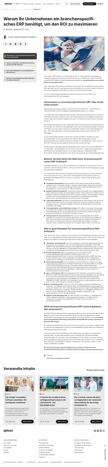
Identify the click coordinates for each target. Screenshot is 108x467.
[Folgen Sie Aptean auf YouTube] (104, 431)
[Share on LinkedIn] (20, 44)
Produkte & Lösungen (28, 4)
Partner (58, 4)
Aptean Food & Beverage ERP (93, 149)
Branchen (38, 4)
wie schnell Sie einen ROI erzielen (57, 329)
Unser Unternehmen (48, 4)
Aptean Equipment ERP (72, 297)
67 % (61, 165)
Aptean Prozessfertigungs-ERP (69, 252)
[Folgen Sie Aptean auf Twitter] (98, 431)
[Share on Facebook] (10, 44)
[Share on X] (15, 44)
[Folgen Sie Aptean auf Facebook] (95, 431)
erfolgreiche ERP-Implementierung (66, 313)
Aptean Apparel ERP (97, 286)
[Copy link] (5, 44)
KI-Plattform (17, 4)
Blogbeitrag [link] (36, 9)
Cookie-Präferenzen (31, 462)
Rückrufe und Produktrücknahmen (80, 250)
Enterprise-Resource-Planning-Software (55, 109)
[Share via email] (25, 44)
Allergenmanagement (61, 250)
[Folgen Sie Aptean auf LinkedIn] (101, 431)
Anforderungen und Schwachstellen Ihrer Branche (70, 317)
